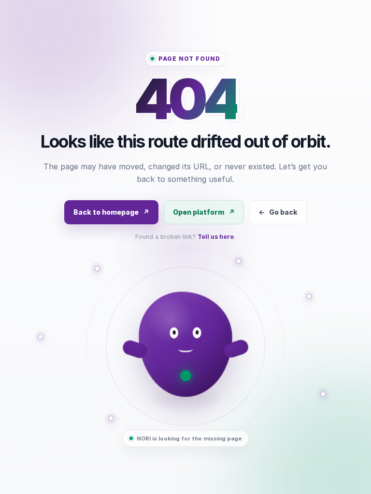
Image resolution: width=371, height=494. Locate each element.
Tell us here (216, 236)
